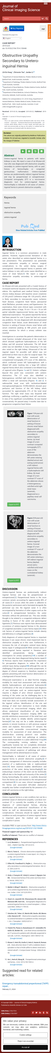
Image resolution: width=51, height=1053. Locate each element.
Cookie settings (26, 1035)
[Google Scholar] (16, 847)
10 (8, 767)
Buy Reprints (17, 28)
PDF (43, 29)
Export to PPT (14, 504)
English (8, 38)
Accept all (25, 1047)
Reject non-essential (25, 1041)
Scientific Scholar (15, 1005)
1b (36, 381)
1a (25, 370)
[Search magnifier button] (47, 19)
